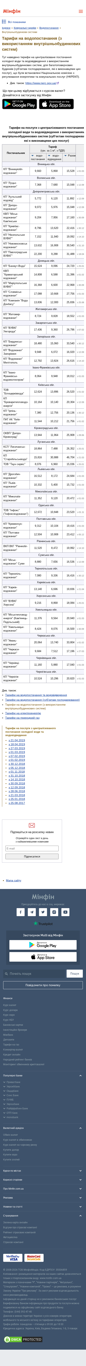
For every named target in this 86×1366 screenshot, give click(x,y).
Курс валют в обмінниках (17, 1139)
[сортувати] (32, 155)
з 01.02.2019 (17, 759)
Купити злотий (11, 1159)
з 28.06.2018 (17, 791)
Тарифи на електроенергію (23, 713)
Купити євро (10, 1154)
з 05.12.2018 (17, 767)
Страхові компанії (13, 1242)
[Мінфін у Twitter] (43, 912)
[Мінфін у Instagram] (54, 912)
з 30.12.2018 (17, 763)
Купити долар (11, 1149)
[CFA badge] (54, 1258)
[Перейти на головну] (11, 11)
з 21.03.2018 (17, 795)
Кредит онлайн (11, 1054)
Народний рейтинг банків (17, 1059)
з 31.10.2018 (17, 775)
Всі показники (17, 22)
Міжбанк (8, 1034)
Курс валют (9, 1005)
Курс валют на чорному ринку (20, 1144)
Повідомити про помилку (43, 985)
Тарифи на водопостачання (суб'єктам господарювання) (42, 699)
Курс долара (10, 1010)
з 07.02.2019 (17, 756)
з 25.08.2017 (17, 803)
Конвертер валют (13, 1049)
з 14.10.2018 (17, 779)
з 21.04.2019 (17, 740)
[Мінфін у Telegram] (32, 912)
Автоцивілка (10, 1237)
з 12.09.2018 (17, 787)
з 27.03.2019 (17, 748)
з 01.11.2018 (17, 771)
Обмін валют (10, 1134)
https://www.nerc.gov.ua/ (40, 83)
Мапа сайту (13, 880)
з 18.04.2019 (17, 744)
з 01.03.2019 (17, 752)
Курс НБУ (8, 1020)
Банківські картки (13, 1025)
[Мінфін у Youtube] (65, 912)
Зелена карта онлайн (15, 1222)
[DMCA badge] (43, 1340)
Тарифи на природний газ (22, 717)
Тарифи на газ (11, 1044)
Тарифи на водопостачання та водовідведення (36, 695)
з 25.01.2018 (17, 799)
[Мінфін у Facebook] (21, 912)
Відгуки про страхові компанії (20, 1227)
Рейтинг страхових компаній (19, 1232)
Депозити (8, 1039)
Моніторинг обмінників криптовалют (23, 1064)
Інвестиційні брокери (15, 1029)
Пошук (74, 973)
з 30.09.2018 (17, 783)
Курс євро (9, 1015)
